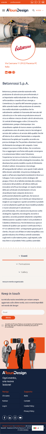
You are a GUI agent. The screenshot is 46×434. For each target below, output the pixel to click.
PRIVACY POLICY (8, 426)
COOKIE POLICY (19, 426)
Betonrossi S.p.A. (16, 83)
